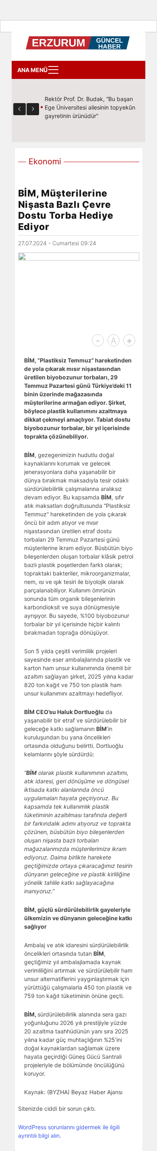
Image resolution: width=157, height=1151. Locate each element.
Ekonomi (45, 161)
